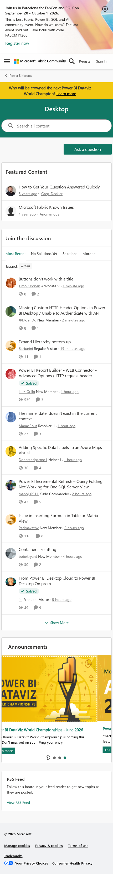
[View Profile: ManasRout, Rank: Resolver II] (11, 417)
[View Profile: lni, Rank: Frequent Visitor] (11, 582)
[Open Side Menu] (7, 61)
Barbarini (26, 348)
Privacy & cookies (49, 845)
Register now (17, 43)
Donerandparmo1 (33, 459)
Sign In (101, 61)
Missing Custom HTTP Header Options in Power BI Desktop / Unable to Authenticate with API (62, 310)
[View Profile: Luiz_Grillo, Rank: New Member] (11, 374)
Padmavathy (29, 527)
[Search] (72, 61)
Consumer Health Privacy (72, 863)
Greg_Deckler (52, 193)
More (87, 253)
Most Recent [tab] (16, 253)
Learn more (66, 93)
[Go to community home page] (40, 61)
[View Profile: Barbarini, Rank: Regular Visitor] (11, 345)
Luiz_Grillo (27, 391)
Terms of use (78, 845)
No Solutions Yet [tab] (44, 253)
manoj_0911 (29, 493)
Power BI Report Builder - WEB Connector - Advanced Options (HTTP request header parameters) (58, 373)
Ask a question (87, 149)
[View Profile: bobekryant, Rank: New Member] (11, 553)
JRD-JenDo (27, 320)
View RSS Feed (18, 802)
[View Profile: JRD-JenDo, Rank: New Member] (11, 311)
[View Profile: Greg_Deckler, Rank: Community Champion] (11, 191)
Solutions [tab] (70, 253)
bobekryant (28, 556)
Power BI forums (20, 76)
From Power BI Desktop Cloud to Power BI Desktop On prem (57, 580)
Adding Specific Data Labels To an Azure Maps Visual (60, 450)
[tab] (54, 757)
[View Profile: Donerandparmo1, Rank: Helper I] (11, 451)
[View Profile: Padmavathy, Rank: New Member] (11, 519)
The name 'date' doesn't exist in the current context (58, 416)
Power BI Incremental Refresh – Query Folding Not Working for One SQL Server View (60, 484)
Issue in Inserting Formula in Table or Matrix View (58, 518)
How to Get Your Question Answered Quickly (59, 187)
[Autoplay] (48, 757)
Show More (59, 622)
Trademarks (13, 855)
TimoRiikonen (29, 285)
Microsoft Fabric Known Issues (46, 207)
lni (20, 599)
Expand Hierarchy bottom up (45, 341)
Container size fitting (37, 549)
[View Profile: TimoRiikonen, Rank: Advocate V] (11, 283)
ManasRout (28, 425)
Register (85, 61)
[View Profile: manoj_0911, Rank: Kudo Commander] (11, 485)
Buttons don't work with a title (46, 279)
